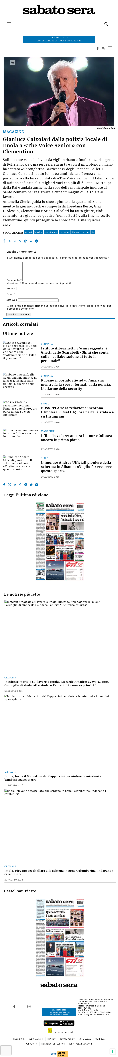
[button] (101, 22)
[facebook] (4, 241)
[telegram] (36, 241)
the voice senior (81, 232)
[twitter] (9, 241)
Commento (14, 280)
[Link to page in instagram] (29, 1006)
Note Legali (85, 1039)
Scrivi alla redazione (80, 1044)
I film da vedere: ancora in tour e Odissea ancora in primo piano (76, 438)
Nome (11, 288)
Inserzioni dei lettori (53, 1044)
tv (93, 232)
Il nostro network (62, 1032)
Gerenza (100, 1039)
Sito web (11, 299)
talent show (51, 232)
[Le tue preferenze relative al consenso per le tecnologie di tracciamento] (113, 1052)
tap (110, 47)
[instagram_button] (103, 48)
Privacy (51, 1039)
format (28, 232)
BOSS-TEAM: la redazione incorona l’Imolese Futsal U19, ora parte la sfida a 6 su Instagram (77, 412)
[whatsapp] (25, 241)
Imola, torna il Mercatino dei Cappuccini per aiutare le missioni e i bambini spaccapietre (54, 778)
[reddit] (31, 241)
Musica (38, 232)
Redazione (19, 1039)
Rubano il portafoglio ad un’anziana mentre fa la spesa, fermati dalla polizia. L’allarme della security (76, 384)
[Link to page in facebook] (14, 1006)
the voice (65, 232)
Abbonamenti (36, 1039)
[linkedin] (14, 241)
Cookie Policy (67, 1039)
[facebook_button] (97, 48)
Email (10, 294)
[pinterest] (20, 241)
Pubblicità (32, 1044)
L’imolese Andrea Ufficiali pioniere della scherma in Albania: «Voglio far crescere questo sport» (76, 467)
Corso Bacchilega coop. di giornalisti (96, 999)
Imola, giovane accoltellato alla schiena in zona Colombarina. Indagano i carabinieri (58, 872)
